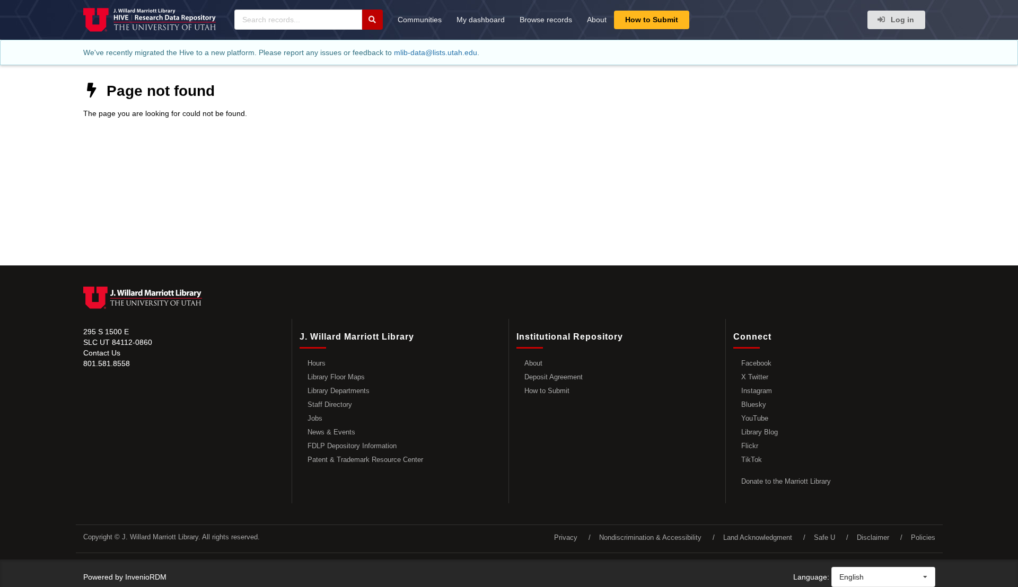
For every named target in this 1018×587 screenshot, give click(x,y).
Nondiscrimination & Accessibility (650, 537)
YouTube (754, 418)
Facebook (756, 363)
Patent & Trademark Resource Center (365, 460)
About (597, 19)
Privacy (565, 537)
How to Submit (651, 19)
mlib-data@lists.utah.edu (435, 52)
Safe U (824, 537)
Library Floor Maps (336, 377)
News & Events (331, 432)
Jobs (315, 418)
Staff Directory (330, 404)
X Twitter (754, 377)
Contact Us (101, 353)
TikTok (751, 460)
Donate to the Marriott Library (786, 481)
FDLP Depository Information (352, 446)
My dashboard (481, 19)
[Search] (372, 20)
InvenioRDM (145, 577)
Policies (923, 537)
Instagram (756, 391)
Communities (420, 19)
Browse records (546, 19)
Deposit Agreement (553, 377)
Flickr (749, 446)
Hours (317, 363)
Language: (811, 577)
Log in (901, 19)
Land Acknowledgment (757, 537)
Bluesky (753, 404)
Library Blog (759, 432)
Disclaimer (873, 537)
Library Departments (339, 391)
